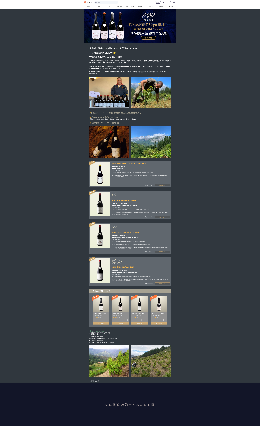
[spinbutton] (101, 320)
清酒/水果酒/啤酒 (130, 6)
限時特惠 (140, 6)
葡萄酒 (88, 6)
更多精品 (161, 6)
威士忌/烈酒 (119, 6)
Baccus (88, 2)
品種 (109, 6)
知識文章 (151, 6)
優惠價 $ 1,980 (162, 217)
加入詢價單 (101, 323)
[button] (104, 320)
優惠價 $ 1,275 (162, 185)
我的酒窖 (171, 6)
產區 (99, 6)
